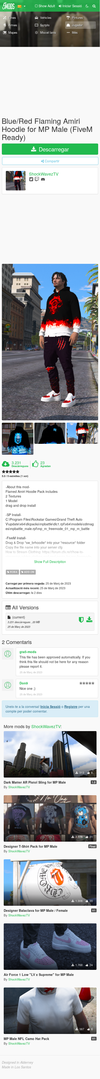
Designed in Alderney (17, 1062)
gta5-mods (27, 651)
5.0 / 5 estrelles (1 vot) (15, 476)
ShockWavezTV (43, 174)
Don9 (23, 683)
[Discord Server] (42, 179)
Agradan (45, 466)
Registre (70, 706)
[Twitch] (36, 179)
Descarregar (53, 149)
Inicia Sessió (50, 706)
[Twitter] (31, 179)
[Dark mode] (87, 6)
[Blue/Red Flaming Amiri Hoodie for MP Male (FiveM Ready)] (50, 342)
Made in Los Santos (16, 1067)
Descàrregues (20, 466)
